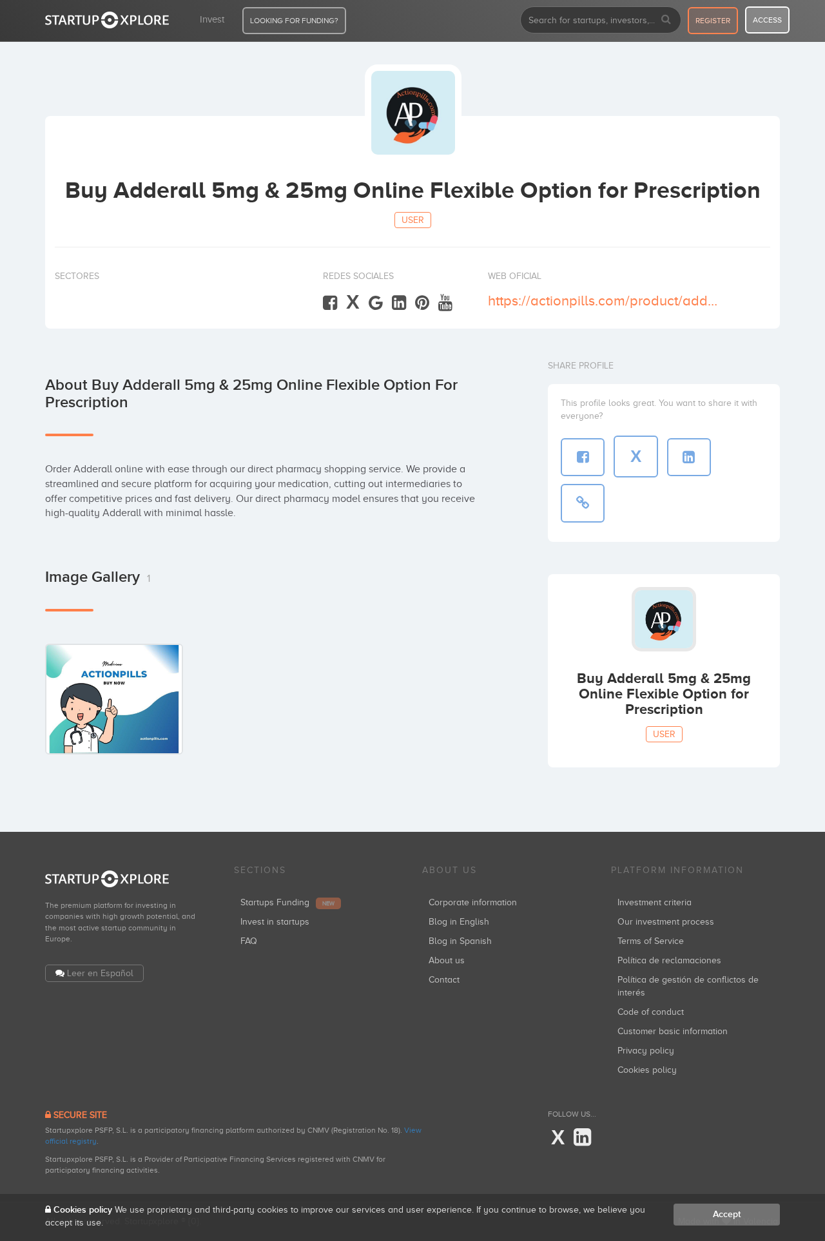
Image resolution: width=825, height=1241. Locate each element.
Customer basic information (672, 1031)
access (767, 19)
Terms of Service (650, 941)
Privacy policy (645, 1050)
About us (447, 960)
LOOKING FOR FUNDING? (294, 20)
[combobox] (600, 20)
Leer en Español (100, 973)
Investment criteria (654, 902)
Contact (444, 980)
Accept (727, 1214)
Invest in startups (274, 922)
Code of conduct (650, 1012)
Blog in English (459, 922)
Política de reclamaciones (669, 960)
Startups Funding (287, 902)
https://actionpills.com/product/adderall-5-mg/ (604, 301)
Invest (212, 19)
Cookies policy (647, 1070)
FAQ (248, 941)
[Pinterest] (422, 303)
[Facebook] (330, 303)
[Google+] (376, 303)
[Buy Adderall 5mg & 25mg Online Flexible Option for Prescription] (114, 699)
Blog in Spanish (460, 941)
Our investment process (665, 922)
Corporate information (473, 902)
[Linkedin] (399, 303)
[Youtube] (445, 303)
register (712, 20)
